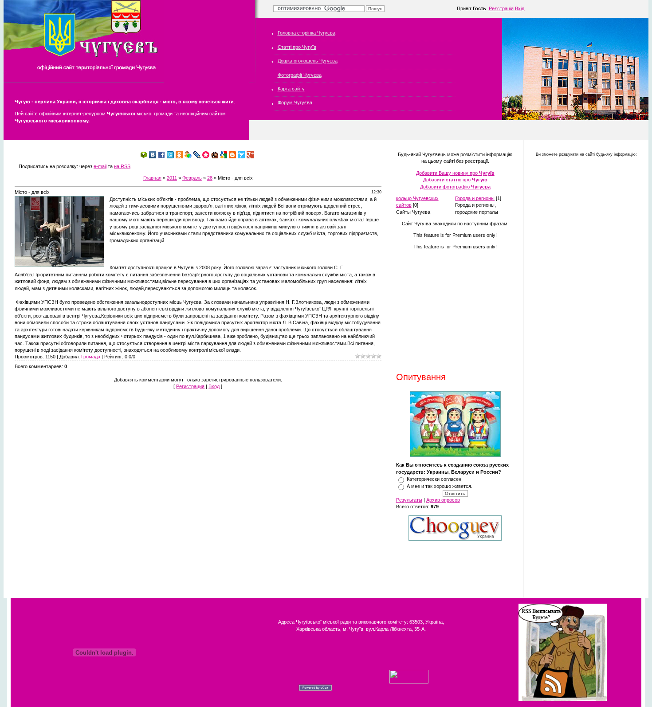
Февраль (192, 178)
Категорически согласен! (435, 479)
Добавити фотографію (455, 186)
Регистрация (190, 386)
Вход (214, 386)
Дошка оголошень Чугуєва (308, 60)
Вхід (519, 8)
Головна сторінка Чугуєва (306, 32)
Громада (90, 356)
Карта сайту (291, 88)
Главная (152, 178)
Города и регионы (475, 198)
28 (209, 178)
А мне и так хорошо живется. (439, 486)
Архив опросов (443, 500)
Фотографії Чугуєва (300, 75)
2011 (172, 178)
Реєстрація (501, 8)
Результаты (409, 500)
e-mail (100, 166)
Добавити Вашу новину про (455, 173)
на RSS (122, 166)
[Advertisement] (451, 310)
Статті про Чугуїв (297, 47)
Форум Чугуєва (295, 102)
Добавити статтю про (455, 179)
